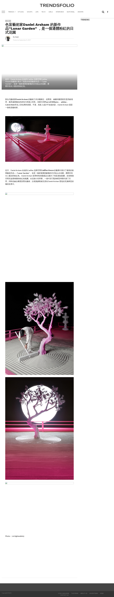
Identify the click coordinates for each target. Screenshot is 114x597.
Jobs (102, 593)
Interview (60, 12)
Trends (11, 12)
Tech (43, 12)
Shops (29, 12)
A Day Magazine (63, 593)
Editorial (71, 12)
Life (37, 12)
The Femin (74, 593)
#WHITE (80, 12)
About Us (83, 593)
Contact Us (64, 595)
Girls (51, 12)
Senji (16, 37)
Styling (21, 12)
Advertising (93, 593)
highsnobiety (19, 536)
